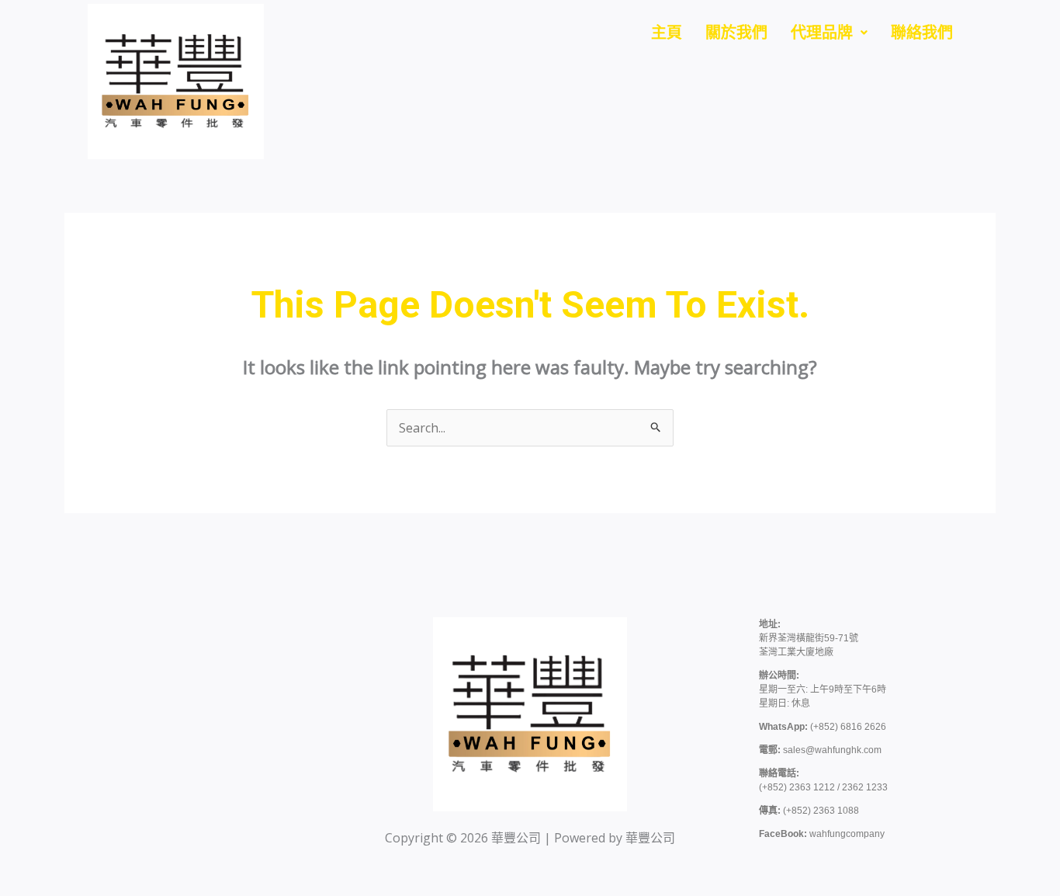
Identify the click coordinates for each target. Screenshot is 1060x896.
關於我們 (736, 32)
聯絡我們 (922, 32)
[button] (829, 33)
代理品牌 (822, 32)
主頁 (666, 32)
